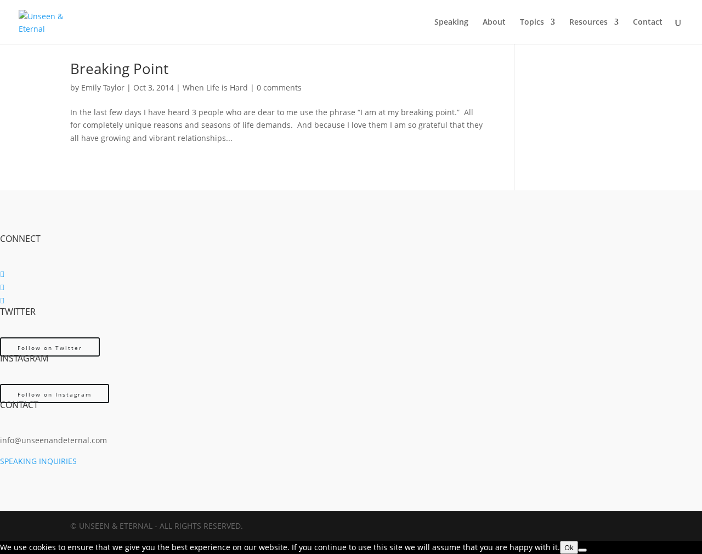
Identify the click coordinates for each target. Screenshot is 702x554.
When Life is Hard (215, 87)
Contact (648, 22)
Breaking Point (119, 68)
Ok (569, 547)
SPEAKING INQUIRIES (38, 461)
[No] (582, 550)
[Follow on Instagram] (2, 300)
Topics (532, 22)
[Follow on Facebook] (2, 274)
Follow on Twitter (50, 348)
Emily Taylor (102, 87)
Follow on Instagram (55, 394)
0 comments (279, 87)
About (494, 22)
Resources (588, 22)
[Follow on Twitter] (2, 287)
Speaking (451, 22)
